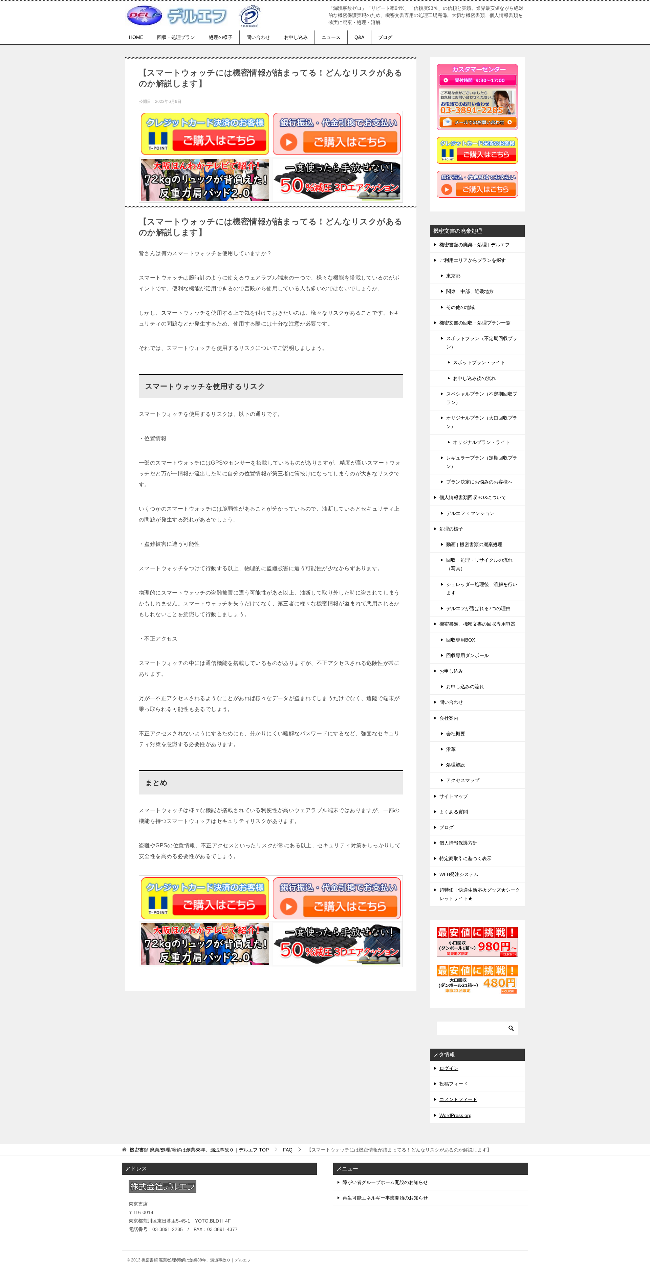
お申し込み (296, 37)
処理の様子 (221, 37)
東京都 (453, 275)
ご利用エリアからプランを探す (472, 260)
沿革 (451, 749)
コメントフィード (458, 1099)
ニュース (331, 37)
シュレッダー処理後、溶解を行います (481, 589)
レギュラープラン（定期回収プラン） (481, 462)
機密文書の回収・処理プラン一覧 (475, 323)
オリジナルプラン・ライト (481, 442)
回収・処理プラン (176, 37)
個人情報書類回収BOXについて (472, 497)
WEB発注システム (458, 874)
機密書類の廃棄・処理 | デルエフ (474, 244)
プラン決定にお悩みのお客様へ (479, 482)
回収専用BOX (460, 640)
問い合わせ (258, 37)
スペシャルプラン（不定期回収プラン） (481, 398)
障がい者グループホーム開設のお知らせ (385, 1182)
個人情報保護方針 (458, 843)
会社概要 (455, 733)
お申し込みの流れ (465, 686)
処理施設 (455, 764)
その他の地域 (460, 307)
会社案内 (448, 718)
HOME (136, 37)
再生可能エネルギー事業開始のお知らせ (385, 1198)
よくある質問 (453, 811)
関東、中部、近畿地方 (470, 291)
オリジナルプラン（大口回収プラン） (481, 422)
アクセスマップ (462, 780)
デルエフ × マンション (470, 513)
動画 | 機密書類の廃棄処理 (474, 544)
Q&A (359, 37)
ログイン (448, 1068)
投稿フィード (453, 1084)
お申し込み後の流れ (474, 378)
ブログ (385, 37)
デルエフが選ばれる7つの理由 (478, 608)
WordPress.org (455, 1115)
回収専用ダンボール (467, 655)
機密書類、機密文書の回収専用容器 (477, 624)
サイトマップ (453, 796)
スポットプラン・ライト (479, 362)
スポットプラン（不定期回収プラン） (481, 343)
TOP (199, 1149)
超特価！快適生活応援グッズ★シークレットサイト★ (479, 894)
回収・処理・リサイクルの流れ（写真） (479, 564)
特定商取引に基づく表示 (465, 858)
